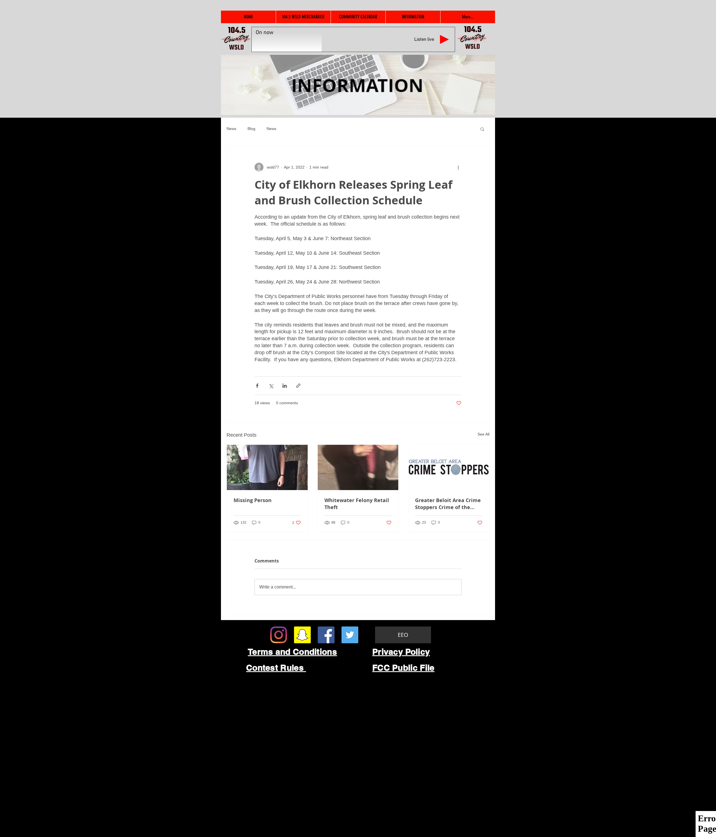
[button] (482, 129)
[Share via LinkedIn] (284, 385)
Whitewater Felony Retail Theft (356, 504)
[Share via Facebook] (257, 385)
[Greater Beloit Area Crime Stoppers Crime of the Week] (448, 467)
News (231, 128)
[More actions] (458, 167)
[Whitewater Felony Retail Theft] (358, 467)
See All (483, 434)
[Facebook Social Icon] (326, 634)
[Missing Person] (267, 467)
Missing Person (253, 500)
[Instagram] (278, 634)
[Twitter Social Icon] (349, 634)
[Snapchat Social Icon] (302, 634)
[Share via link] (298, 385)
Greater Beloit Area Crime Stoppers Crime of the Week (448, 504)
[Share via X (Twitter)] (271, 385)
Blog (251, 128)
